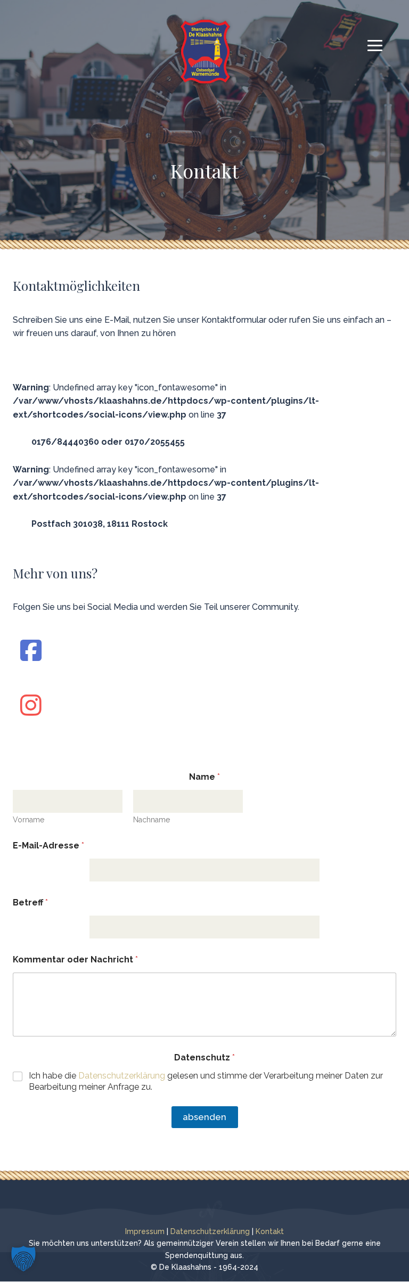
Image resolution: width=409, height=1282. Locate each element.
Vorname (28, 819)
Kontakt (270, 1231)
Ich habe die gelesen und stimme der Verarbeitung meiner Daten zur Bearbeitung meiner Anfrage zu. (206, 1081)
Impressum (145, 1231)
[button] (23, 1258)
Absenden (204, 1117)
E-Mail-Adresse (48, 845)
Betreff (30, 902)
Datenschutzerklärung (121, 1076)
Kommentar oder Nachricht (75, 959)
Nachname (151, 819)
